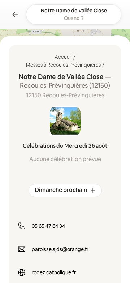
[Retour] (15, 14)
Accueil (63, 57)
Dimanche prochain (61, 190)
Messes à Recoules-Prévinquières (63, 65)
